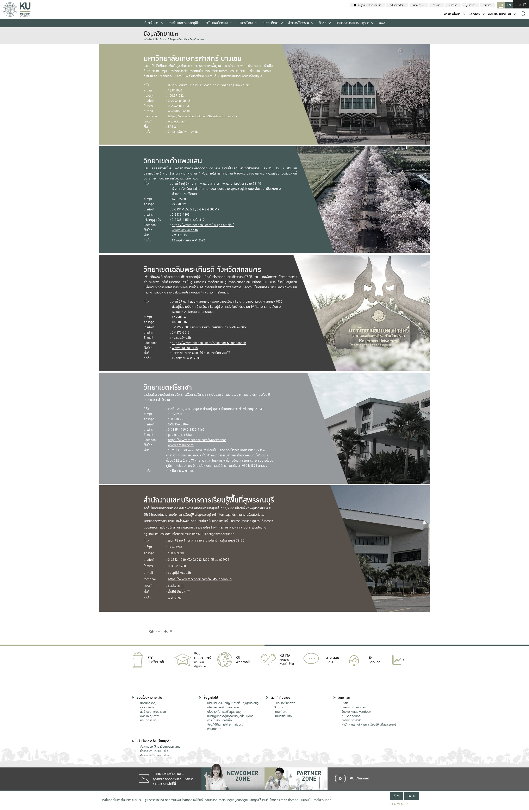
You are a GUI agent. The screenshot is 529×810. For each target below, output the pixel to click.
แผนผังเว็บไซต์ (283, 716)
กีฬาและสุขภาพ (149, 716)
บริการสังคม (245, 23)
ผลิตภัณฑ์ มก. (148, 720)
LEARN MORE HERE (404, 804)
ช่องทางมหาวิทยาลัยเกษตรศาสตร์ (160, 746)
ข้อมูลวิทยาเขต (197, 40)
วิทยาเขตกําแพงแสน (354, 707)
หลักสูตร (474, 14)
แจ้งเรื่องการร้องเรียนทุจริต (352, 23)
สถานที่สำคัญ (148, 703)
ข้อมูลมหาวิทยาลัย (178, 40)
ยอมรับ (411, 796)
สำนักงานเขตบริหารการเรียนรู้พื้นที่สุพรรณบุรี (369, 724)
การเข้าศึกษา (452, 14)
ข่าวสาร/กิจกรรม (298, 23)
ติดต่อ (322, 23)
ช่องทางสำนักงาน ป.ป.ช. (154, 750)
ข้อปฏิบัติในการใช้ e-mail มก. (225, 724)
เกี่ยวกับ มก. (151, 23)
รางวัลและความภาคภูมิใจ (184, 23)
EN (509, 5)
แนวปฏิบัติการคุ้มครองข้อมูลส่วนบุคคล (230, 716)
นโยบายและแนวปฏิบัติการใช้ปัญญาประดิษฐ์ (233, 703)
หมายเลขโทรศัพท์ (284, 703)
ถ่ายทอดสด (214, 728)
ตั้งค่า (396, 796)
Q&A (382, 23)
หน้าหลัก (148, 40)
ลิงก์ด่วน (279, 707)
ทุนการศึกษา (270, 23)
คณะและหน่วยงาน (499, 14)
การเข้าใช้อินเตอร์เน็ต (219, 720)
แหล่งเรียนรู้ (147, 707)
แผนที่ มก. (280, 711)
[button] (125, 659)
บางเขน (346, 703)
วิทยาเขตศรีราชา (351, 720)
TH (501, 5)
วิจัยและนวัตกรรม (217, 23)
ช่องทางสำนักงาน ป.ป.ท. (155, 755)
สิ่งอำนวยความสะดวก (153, 711)
